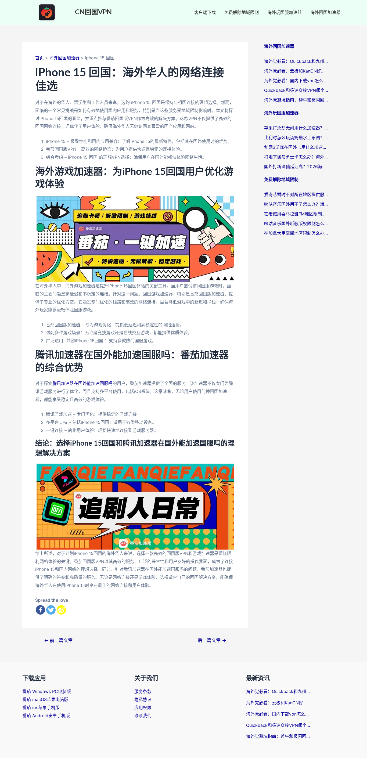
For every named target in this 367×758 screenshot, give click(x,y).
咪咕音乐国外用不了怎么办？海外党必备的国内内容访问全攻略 (296, 204)
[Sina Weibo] (61, 610)
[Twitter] (51, 610)
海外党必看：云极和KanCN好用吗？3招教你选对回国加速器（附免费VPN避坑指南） (296, 71)
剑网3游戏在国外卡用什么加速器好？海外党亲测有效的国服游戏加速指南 (296, 147)
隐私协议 (143, 699)
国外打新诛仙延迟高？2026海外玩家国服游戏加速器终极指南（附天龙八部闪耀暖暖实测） (296, 166)
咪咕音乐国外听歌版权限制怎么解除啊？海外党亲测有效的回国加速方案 (296, 223)
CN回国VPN (93, 12)
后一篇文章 (212, 640)
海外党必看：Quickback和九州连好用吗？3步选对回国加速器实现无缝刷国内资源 (296, 61)
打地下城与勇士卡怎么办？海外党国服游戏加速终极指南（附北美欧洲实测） (296, 157)
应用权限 (143, 707)
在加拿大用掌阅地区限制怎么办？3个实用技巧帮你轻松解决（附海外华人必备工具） (296, 233)
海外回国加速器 (325, 12)
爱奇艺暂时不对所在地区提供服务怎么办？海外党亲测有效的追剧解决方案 (296, 194)
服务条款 (143, 691)
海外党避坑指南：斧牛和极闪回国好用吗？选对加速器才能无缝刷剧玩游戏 (296, 100)
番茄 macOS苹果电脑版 (45, 699)
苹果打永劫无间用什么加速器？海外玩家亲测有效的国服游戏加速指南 (296, 128)
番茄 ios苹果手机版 (41, 707)
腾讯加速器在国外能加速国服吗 (82, 383)
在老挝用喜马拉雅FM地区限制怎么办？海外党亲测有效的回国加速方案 (296, 213)
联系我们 (143, 715)
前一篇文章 (58, 640)
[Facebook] (40, 610)
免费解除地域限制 (241, 12)
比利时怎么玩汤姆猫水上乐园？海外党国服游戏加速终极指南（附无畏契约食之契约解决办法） (296, 137)
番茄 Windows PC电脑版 (46, 691)
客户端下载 (205, 12)
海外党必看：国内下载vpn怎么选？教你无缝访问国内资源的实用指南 (296, 80)
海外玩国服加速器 (284, 12)
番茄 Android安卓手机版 (46, 715)
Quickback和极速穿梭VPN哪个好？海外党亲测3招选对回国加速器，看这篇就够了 (296, 90)
